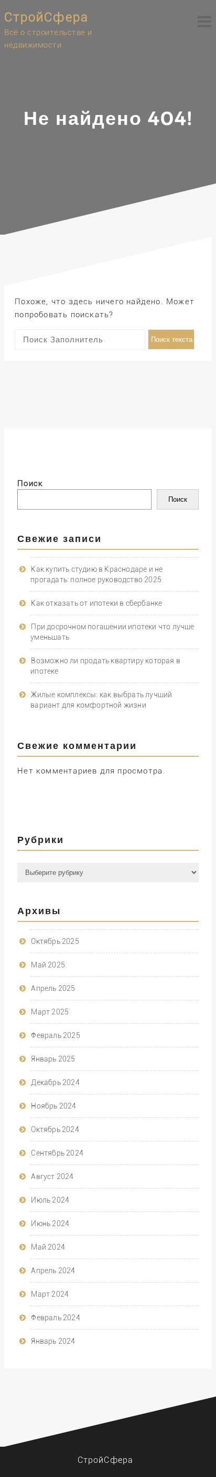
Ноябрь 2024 (53, 1106)
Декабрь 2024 (55, 1082)
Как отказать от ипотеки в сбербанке (96, 603)
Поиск (30, 483)
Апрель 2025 (53, 988)
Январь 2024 (53, 1341)
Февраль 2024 (55, 1317)
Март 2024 (50, 1294)
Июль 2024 (50, 1200)
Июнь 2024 (50, 1223)
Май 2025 (48, 965)
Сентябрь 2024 (57, 1153)
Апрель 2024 (53, 1270)
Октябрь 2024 (55, 1129)
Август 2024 (52, 1176)
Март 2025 (50, 1012)
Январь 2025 (53, 1059)
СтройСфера (46, 17)
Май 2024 (48, 1247)
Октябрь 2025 (55, 941)
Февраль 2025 (55, 1035)
